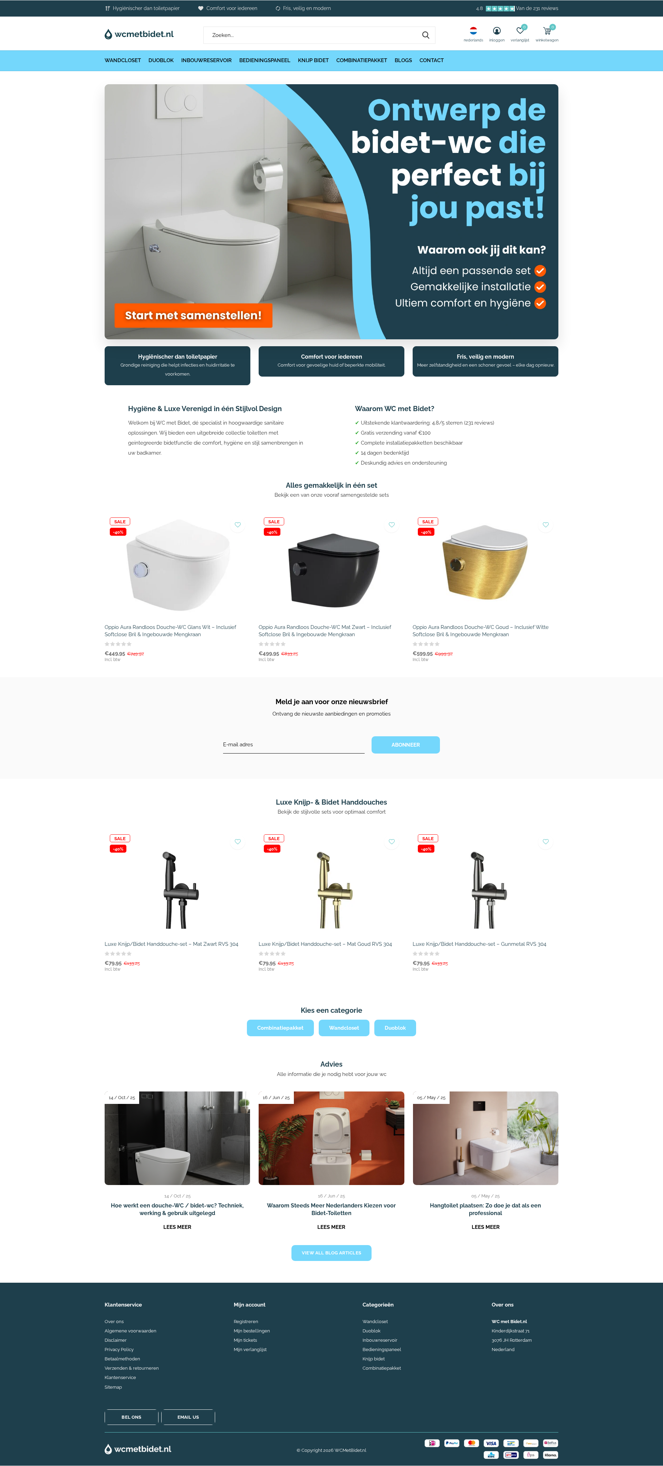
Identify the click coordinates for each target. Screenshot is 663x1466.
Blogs (403, 60)
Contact (432, 60)
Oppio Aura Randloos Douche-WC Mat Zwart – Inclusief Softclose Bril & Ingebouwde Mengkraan (325, 631)
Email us (188, 1417)
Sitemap (113, 1387)
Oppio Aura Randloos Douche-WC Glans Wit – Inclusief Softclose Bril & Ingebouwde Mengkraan (170, 631)
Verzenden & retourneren (132, 1368)
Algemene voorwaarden (130, 1330)
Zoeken (425, 35)
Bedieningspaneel (264, 60)
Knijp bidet (313, 60)
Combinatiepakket (361, 60)
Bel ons (131, 1417)
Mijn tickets (245, 1340)
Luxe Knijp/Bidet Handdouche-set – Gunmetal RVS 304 (479, 944)
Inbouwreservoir (206, 60)
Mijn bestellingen (252, 1330)
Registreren (246, 1321)
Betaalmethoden (122, 1358)
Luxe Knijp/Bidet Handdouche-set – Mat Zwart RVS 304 (171, 944)
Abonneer (406, 745)
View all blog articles (331, 1252)
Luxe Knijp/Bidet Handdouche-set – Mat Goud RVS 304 (325, 944)
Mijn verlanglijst (250, 1349)
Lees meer (177, 1227)
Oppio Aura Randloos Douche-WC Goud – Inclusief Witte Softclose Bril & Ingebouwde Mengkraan (481, 631)
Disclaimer (116, 1340)
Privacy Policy (119, 1349)
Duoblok (161, 60)
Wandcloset (123, 60)
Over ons (114, 1321)
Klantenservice (120, 1377)
